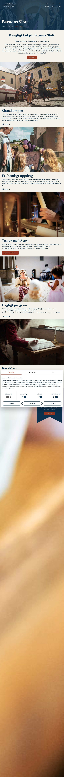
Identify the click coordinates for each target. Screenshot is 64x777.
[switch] (24, 397)
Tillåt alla (52, 403)
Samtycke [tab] (11, 372)
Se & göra (10, 26)
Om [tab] (53, 372)
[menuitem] (47, 4)
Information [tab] (32, 372)
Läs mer (5, 124)
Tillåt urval (32, 403)
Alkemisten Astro (10, 253)
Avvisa (12, 403)
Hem (3, 26)
